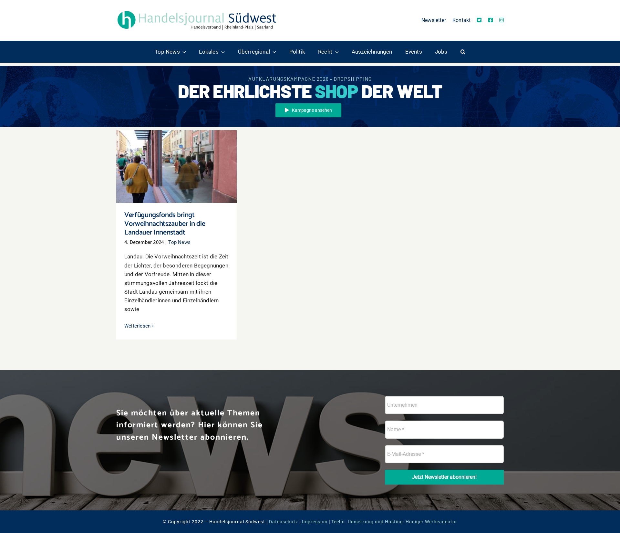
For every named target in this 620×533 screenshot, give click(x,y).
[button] (463, 51)
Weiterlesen (137, 326)
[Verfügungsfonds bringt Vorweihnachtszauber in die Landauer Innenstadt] (176, 166)
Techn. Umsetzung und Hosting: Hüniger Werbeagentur (394, 521)
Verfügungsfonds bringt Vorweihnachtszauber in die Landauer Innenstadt (176, 154)
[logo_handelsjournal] (197, 10)
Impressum (314, 521)
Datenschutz (283, 521)
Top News (179, 242)
